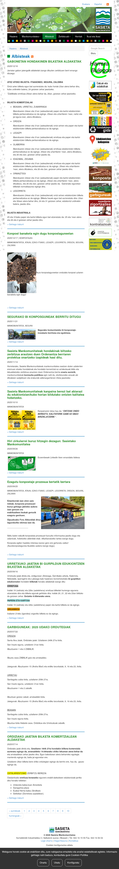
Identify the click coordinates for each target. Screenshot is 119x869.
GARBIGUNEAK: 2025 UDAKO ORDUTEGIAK (39, 627)
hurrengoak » (15, 815)
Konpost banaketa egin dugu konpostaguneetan (40, 233)
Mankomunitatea (30, 36)
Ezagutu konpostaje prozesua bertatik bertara (38, 482)
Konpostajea (25, 238)
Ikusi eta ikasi (93, 36)
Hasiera (13, 36)
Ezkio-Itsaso (38, 242)
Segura (79, 242)
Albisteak (49, 36)
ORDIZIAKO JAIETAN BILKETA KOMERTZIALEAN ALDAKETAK (42, 738)
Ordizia (70, 242)
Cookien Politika (79, 855)
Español (98, 4)
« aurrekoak (14, 810)
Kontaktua (73, 840)
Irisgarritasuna (60, 840)
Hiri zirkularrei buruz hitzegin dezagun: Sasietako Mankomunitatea (41, 442)
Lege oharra (46, 840)
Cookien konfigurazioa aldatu (59, 845)
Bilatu (93, 53)
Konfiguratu (73, 862)
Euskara (86, 4)
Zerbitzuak (63, 36)
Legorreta (60, 242)
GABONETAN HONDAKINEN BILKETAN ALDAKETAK (44, 61)
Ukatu (57, 862)
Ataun (28, 242)
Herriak (78, 36)
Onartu (43, 862)
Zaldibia (11, 245)
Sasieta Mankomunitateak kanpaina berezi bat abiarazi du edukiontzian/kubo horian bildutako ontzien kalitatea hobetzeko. (45, 394)
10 (68, 810)
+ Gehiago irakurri (15, 224)
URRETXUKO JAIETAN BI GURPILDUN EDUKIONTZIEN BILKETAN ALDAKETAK (45, 565)
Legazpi (50, 242)
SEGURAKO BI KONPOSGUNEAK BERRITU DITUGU (44, 317)
